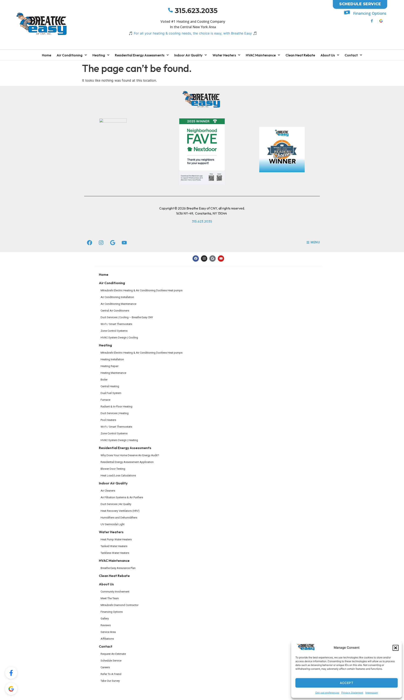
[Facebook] (89, 242)
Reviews (106, 625)
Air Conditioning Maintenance (118, 303)
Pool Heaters (108, 420)
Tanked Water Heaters (114, 546)
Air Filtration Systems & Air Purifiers (122, 497)
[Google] (112, 242)
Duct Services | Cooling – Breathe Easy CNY (127, 317)
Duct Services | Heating (115, 413)
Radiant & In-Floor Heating (116, 406)
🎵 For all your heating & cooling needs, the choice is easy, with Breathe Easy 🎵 (193, 33)
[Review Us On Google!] (11, 689)
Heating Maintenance (113, 372)
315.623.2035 (196, 11)
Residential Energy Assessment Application (127, 462)
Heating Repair (109, 366)
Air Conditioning (69, 55)
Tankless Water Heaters (115, 552)
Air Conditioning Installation (117, 297)
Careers (105, 667)
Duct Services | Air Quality (116, 504)
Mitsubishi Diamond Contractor (119, 605)
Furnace (105, 399)
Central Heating (110, 386)
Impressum (371, 692)
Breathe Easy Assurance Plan (118, 568)
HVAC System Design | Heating (119, 440)
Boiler (104, 379)
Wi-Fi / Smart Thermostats (116, 324)
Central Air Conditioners (115, 310)
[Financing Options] (347, 12)
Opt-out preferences (327, 692)
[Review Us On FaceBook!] (11, 673)
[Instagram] (101, 242)
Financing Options (369, 13)
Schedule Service (111, 660)
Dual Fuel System (111, 393)
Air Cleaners (108, 490)
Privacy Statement (352, 692)
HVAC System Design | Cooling (119, 337)
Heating (98, 55)
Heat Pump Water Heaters (116, 539)
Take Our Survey (110, 680)
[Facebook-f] (372, 21)
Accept (346, 683)
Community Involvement (115, 591)
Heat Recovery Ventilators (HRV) (120, 510)
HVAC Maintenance (261, 55)
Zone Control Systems (114, 330)
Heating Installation (112, 359)
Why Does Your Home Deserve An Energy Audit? (130, 455)
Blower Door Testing (113, 468)
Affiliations (107, 638)
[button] (395, 648)
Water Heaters (224, 55)
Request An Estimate (113, 653)
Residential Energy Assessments (139, 55)
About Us (327, 55)
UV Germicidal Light (113, 524)
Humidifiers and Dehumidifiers (119, 517)
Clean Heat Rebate (300, 55)
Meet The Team (110, 598)
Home (46, 55)
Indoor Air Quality (188, 55)
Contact (351, 55)
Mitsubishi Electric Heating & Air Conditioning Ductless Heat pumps (141, 290)
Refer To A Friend (111, 674)
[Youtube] (124, 242)
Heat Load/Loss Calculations (118, 475)
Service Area (108, 632)
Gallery (105, 618)
